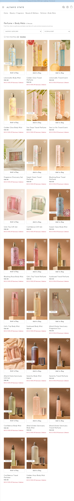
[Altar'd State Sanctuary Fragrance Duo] (59, 304)
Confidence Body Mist (12, 426)
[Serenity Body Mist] (37, 353)
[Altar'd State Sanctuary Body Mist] (37, 403)
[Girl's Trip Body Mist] (14, 304)
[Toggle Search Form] (63, 6)
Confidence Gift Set (34, 227)
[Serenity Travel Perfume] (59, 353)
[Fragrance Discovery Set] (14, 155)
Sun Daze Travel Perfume (36, 127)
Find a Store (23, 36)
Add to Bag (14, 73)
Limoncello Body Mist (12, 78)
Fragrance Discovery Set (13, 177)
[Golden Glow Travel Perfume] (37, 55)
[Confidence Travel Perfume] (14, 453)
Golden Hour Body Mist (36, 475)
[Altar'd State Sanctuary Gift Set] (14, 353)
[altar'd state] (15, 7)
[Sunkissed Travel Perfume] (59, 254)
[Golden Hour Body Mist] (37, 453)
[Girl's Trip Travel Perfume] (37, 254)
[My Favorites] (22, 42)
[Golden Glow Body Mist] (14, 105)
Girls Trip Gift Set (11, 227)
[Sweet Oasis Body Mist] (59, 204)
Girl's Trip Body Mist (12, 326)
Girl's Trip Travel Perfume (36, 277)
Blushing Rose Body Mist (13, 277)
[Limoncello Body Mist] (14, 55)
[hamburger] (3, 7)
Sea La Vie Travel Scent (58, 127)
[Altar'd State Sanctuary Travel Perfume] (59, 403)
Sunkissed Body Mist (35, 326)
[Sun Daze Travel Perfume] (37, 105)
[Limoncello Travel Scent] (59, 55)
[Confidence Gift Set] (37, 204)
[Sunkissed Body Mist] (37, 304)
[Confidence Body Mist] (14, 403)
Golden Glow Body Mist (13, 127)
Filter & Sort (49, 31)
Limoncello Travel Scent (58, 78)
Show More (37, 489)
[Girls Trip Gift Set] (14, 204)
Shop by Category (11, 31)
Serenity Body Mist (34, 376)
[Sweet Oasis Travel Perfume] (37, 155)
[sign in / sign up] (67, 7)
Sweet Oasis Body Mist (58, 227)
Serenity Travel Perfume (58, 376)
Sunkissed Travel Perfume (59, 277)
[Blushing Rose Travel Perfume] (59, 155)
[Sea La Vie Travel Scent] (59, 105)
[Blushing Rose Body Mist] (14, 254)
